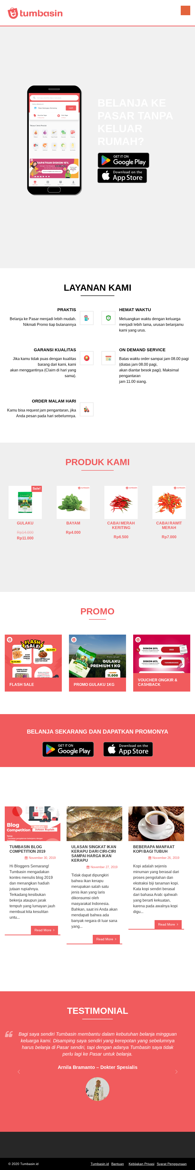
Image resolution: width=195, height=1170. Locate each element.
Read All (97, 966)
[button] (123, 160)
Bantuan (117, 1164)
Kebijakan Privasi (141, 1164)
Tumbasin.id (100, 1164)
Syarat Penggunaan (172, 1164)
